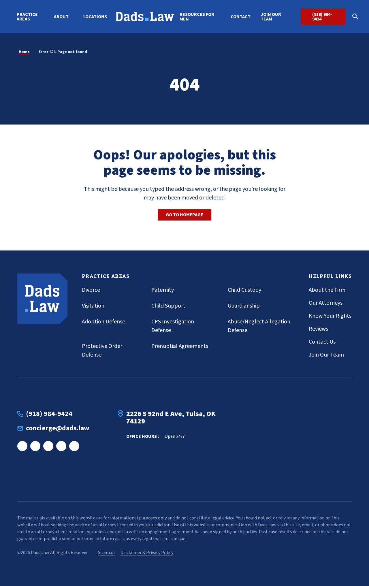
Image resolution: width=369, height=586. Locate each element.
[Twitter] (61, 446)
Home (24, 52)
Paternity (162, 290)
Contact (241, 17)
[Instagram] (35, 446)
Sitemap (106, 552)
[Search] (357, 16)
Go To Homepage (184, 215)
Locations (95, 17)
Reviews (318, 329)
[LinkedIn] (48, 446)
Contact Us (322, 342)
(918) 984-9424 (322, 16)
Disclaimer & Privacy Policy (147, 552)
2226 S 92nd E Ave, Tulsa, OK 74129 (170, 417)
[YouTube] (74, 446)
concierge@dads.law (57, 428)
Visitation (93, 306)
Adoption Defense (103, 322)
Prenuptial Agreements (179, 346)
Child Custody (244, 290)
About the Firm (327, 290)
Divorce (91, 290)
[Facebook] (22, 446)
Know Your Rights (330, 316)
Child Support (168, 306)
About (61, 17)
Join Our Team (271, 16)
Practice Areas (27, 16)
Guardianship (244, 306)
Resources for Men (197, 16)
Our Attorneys (325, 303)
